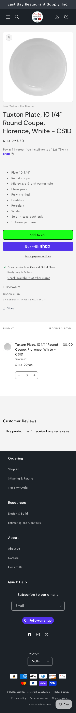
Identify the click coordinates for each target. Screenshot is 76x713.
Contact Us (15, 567)
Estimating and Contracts (24, 523)
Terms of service (39, 698)
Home (5, 106)
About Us (14, 549)
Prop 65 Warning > (33, 299)
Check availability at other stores (28, 278)
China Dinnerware (27, 106)
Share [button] (11, 308)
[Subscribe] (60, 606)
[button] (8, 16)
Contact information (40, 704)
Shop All (13, 469)
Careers (13, 558)
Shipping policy (60, 698)
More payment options (38, 256)
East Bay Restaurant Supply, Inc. (33, 691)
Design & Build (18, 514)
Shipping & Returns (20, 478)
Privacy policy (18, 698)
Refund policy (62, 691)
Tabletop (13, 106)
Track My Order (18, 488)
